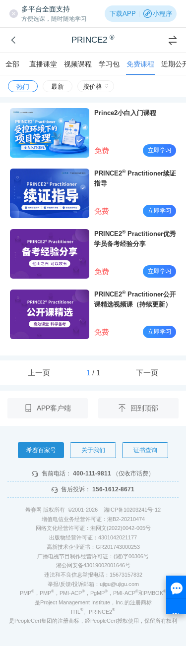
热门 (22, 86)
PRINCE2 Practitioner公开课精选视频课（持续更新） (135, 298)
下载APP (123, 13)
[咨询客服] (176, 595)
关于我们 (93, 450)
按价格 (92, 86)
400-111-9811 (92, 473)
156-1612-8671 (113, 489)
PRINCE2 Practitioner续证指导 (135, 177)
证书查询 (145, 450)
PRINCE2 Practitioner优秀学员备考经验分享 (135, 238)
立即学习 (160, 150)
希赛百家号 (41, 450)
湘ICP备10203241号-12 (132, 510)
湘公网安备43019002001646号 (93, 565)
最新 (57, 86)
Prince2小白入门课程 (125, 113)
